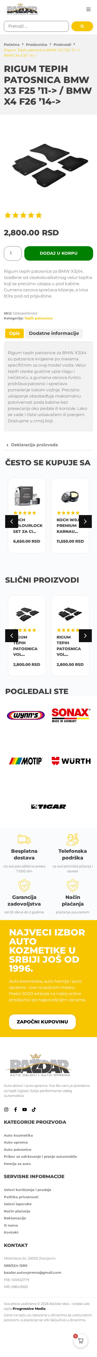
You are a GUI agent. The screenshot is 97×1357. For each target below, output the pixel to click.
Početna (12, 44)
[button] (88, 9)
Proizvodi (62, 44)
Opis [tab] (14, 333)
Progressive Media (29, 1308)
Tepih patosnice (38, 318)
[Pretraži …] (36, 26)
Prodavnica (36, 44)
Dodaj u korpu (59, 253)
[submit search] (82, 26)
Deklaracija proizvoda (34, 444)
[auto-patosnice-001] (48, 166)
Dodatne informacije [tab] (54, 333)
